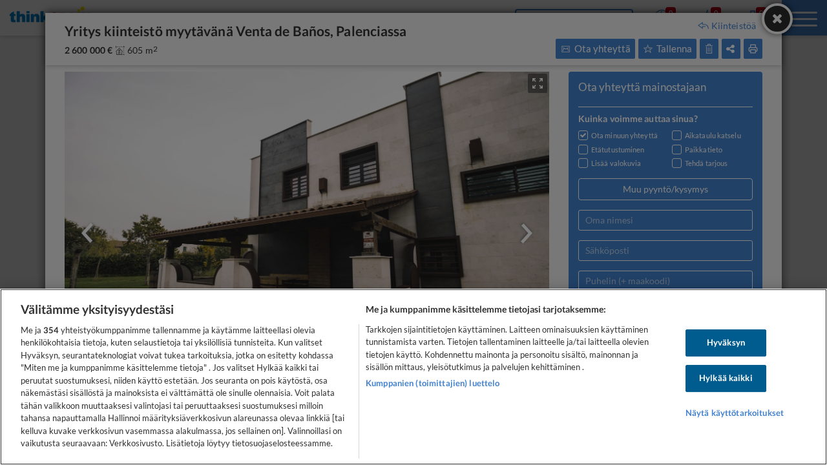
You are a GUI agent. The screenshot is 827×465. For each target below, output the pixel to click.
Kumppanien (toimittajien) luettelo (432, 383)
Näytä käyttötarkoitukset (735, 413)
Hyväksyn (726, 343)
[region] (413, 377)
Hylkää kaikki (726, 378)
